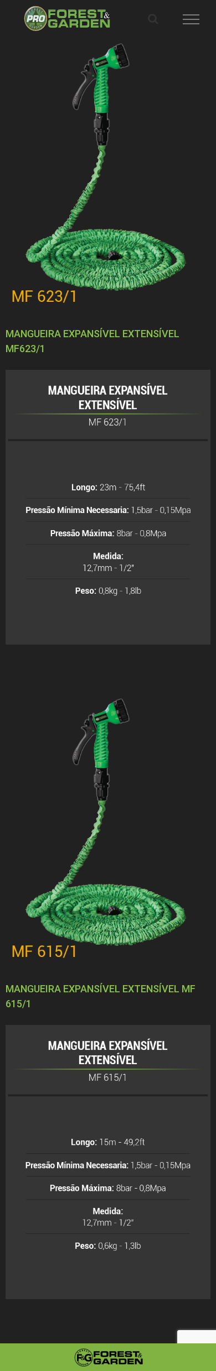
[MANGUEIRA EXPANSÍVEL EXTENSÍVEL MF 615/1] (108, 828)
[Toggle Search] (153, 18)
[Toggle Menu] (191, 19)
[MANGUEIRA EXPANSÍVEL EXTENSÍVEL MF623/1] (108, 173)
